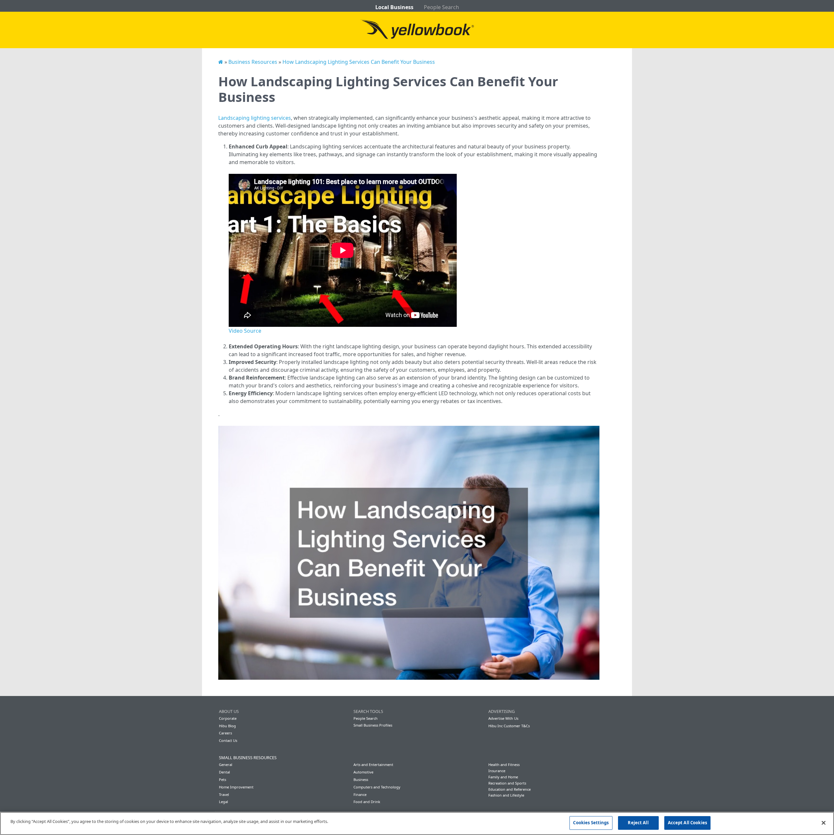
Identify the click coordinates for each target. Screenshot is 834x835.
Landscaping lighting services (254, 117)
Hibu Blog (227, 725)
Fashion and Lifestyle (506, 795)
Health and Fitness (504, 764)
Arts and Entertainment (373, 764)
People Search (441, 7)
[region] (417, 823)
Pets (222, 779)
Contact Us (228, 740)
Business (360, 779)
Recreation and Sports (507, 783)
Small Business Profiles (372, 725)
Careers (225, 733)
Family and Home (503, 776)
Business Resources (252, 61)
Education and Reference (509, 789)
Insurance (496, 770)
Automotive (363, 772)
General (225, 764)
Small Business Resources (248, 757)
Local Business (394, 7)
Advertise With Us (503, 718)
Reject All (638, 823)
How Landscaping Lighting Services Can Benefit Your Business (358, 61)
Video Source (245, 330)
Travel (224, 794)
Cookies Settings (591, 823)
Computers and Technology (376, 787)
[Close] (823, 822)
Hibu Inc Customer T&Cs (509, 725)
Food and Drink (366, 801)
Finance (360, 794)
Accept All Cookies (687, 823)
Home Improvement (236, 787)
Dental (224, 772)
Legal (223, 801)
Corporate (228, 718)
